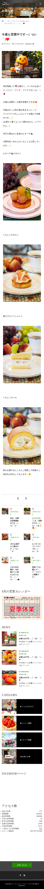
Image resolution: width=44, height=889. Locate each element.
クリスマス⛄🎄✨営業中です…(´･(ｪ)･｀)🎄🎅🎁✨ (37, 523)
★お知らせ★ (29, 44)
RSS (24, 875)
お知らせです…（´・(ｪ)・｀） (30, 638)
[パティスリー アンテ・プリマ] (5, 3)
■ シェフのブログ (18, 44)
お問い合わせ (22, 865)
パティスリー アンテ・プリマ (23, 884)
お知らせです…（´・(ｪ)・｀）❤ (30, 658)
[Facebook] (20, 875)
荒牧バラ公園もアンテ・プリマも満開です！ (36, 572)
